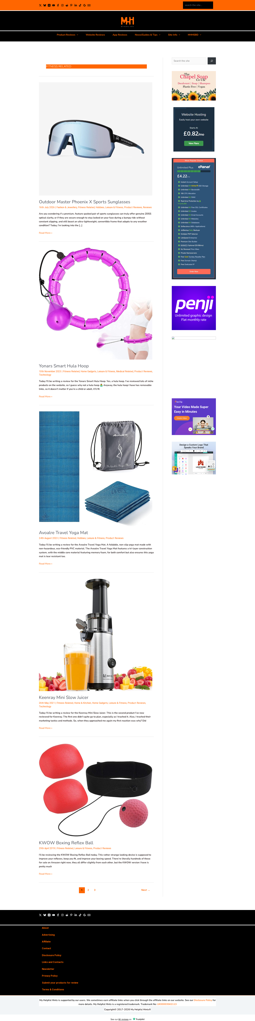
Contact (46, 948)
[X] (40, 5)
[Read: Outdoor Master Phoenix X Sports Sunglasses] (95, 138)
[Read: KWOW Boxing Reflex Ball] (95, 789)
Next (145, 889)
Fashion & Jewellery (67, 207)
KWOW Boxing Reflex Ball (66, 843)
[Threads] (49, 5)
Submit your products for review (60, 982)
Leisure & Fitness (114, 207)
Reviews (147, 207)
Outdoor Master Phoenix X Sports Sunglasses (84, 202)
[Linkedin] (75, 5)
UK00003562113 (167, 1004)
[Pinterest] (71, 5)
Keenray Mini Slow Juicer (63, 697)
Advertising (48, 934)
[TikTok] (80, 5)
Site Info (172, 34)
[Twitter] (40, 915)
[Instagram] (62, 5)
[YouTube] (53, 5)
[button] (76, 34)
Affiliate (46, 941)
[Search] (212, 60)
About (45, 928)
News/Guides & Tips (146, 34)
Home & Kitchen (82, 703)
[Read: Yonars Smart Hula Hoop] (95, 303)
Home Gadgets (88, 371)
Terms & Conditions (53, 989)
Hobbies (100, 207)
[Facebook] (58, 5)
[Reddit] (67, 5)
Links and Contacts (52, 962)
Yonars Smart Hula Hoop (64, 366)
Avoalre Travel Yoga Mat (63, 533)
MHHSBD (193, 34)
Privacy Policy (50, 975)
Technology (45, 374)
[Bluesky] (44, 5)
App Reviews (120, 34)
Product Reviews (66, 34)
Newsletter (48, 969)
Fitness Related (86, 207)
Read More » (45, 233)
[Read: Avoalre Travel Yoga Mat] (95, 468)
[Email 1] (89, 5)
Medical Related (124, 371)
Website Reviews (95, 34)
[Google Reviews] (84, 5)
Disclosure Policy (51, 955)
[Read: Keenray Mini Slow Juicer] (95, 634)
